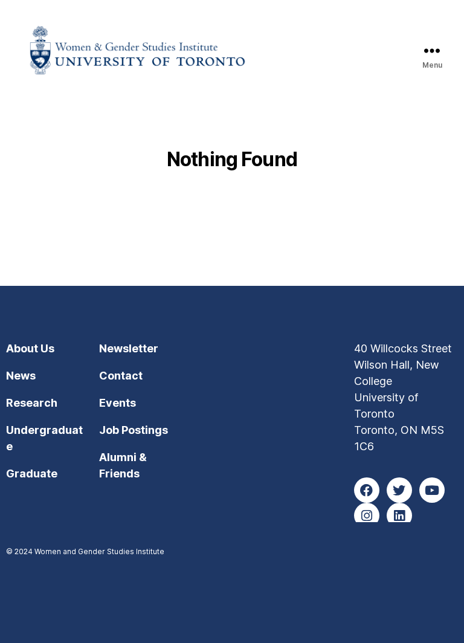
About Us (30, 348)
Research (31, 402)
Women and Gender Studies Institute (99, 551)
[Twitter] (399, 490)
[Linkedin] (399, 515)
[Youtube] (432, 490)
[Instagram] (366, 515)
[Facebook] (366, 490)
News (21, 375)
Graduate (31, 473)
